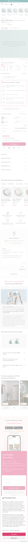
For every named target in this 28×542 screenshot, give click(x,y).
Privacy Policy (6, 530)
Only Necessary (14, 538)
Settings (17, 530)
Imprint (12, 530)
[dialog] (14, 271)
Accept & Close (14, 534)
